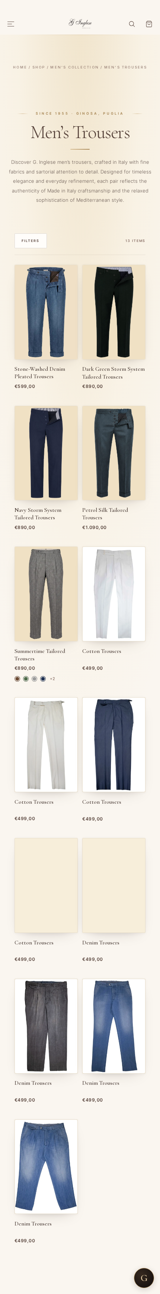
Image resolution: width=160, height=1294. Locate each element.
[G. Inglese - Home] (80, 22)
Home (20, 67)
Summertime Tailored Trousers (40, 655)
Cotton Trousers (101, 651)
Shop (38, 67)
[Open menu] (11, 24)
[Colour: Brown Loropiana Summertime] (17, 679)
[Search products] (132, 24)
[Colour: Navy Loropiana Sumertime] (43, 679)
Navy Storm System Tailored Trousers (38, 514)
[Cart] (149, 24)
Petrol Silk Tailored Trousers (105, 514)
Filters (30, 241)
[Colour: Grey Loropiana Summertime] (34, 679)
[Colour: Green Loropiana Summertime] (26, 679)
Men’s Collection (74, 67)
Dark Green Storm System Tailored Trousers (113, 373)
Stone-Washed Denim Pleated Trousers (40, 373)
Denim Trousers (100, 942)
